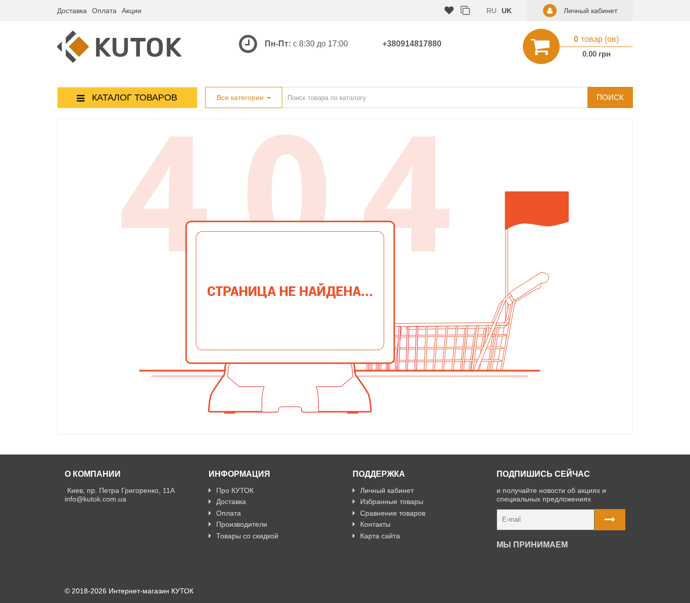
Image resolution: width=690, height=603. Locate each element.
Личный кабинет (387, 490)
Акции (131, 11)
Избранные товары (391, 501)
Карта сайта (380, 536)
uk (507, 11)
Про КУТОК (235, 490)
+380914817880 (411, 43)
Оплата (104, 11)
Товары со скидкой (247, 536)
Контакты (375, 524)
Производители (241, 524)
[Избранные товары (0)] (449, 11)
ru (491, 11)
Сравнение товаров (392, 513)
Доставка (72, 11)
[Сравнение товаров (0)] (465, 11)
